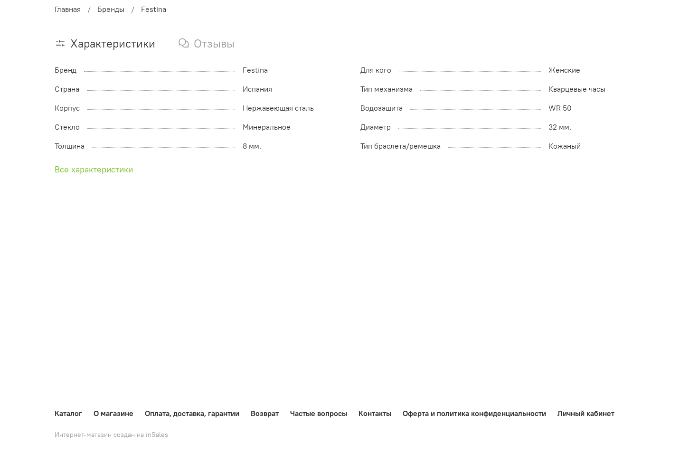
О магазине (113, 413)
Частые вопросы (318, 413)
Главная (68, 9)
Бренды (110, 9)
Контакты (374, 413)
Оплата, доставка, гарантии (192, 413)
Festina (153, 9)
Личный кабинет (585, 413)
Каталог (68, 413)
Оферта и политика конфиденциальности (474, 413)
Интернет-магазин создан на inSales (111, 434)
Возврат (265, 413)
